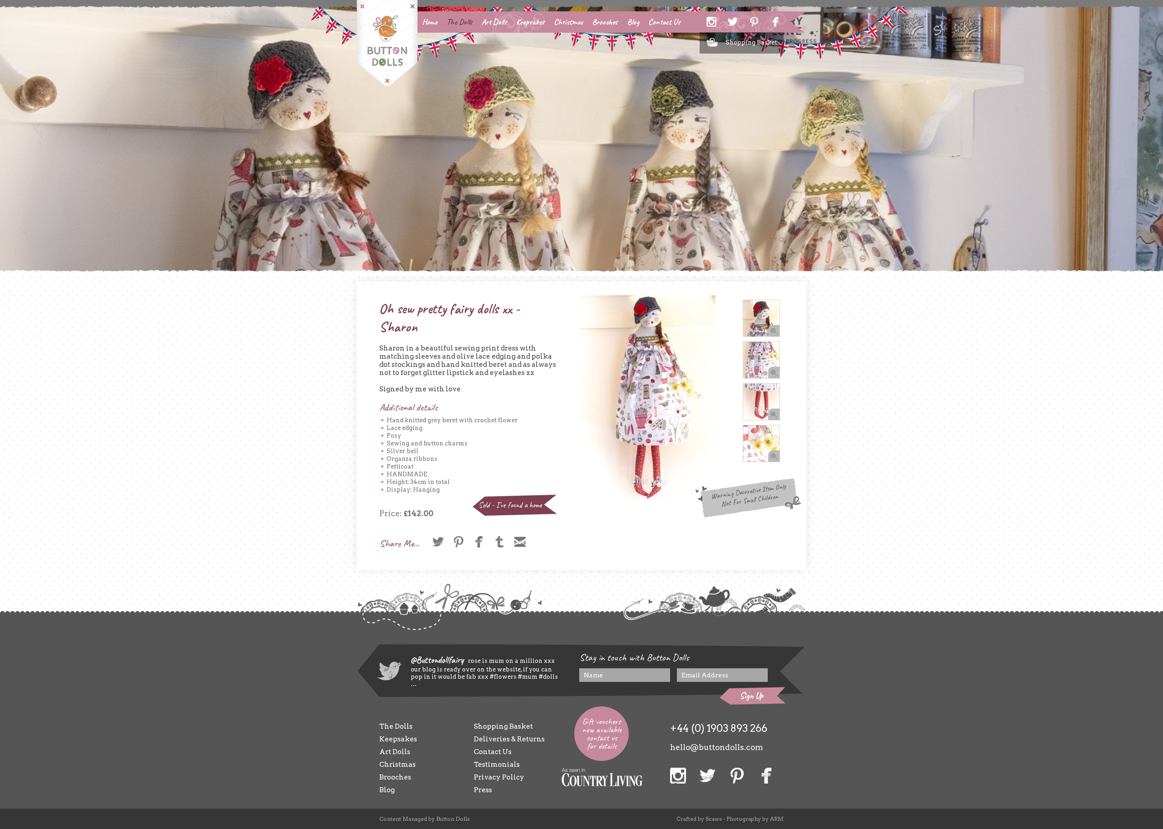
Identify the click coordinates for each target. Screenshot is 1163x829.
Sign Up (751, 695)
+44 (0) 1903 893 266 (718, 728)
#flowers (503, 676)
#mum (527, 676)
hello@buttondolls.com (716, 747)
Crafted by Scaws (699, 818)
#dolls (547, 676)
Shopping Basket (751, 42)
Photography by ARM (755, 818)
